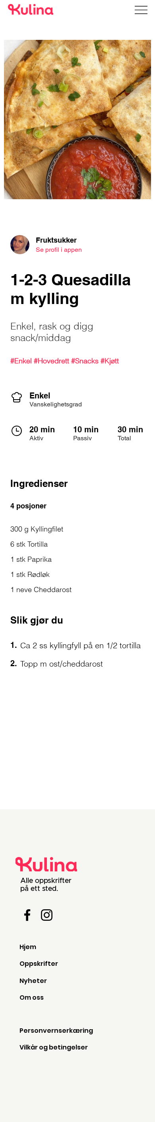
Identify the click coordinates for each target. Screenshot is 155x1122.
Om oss (31, 997)
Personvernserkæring (56, 1030)
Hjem (27, 946)
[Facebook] (27, 915)
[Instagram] (46, 915)
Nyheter (33, 980)
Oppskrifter (38, 963)
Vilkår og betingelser (53, 1047)
